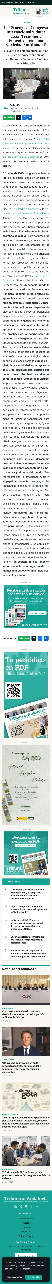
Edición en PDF (26, 1218)
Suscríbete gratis (26, 1256)
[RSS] (37, 1206)
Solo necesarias (14, 1277)
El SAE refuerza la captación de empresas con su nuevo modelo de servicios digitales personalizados (28, 953)
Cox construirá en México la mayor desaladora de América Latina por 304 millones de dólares (23, 1014)
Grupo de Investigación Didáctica (22, 157)
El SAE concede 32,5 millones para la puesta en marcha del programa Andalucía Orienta (26, 1175)
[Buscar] (49, 2)
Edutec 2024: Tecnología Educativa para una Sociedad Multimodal (26, 143)
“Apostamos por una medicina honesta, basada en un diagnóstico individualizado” (29, 909)
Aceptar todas (34, 1277)
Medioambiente (10, 1115)
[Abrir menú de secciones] (4, 11)
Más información (22, 1269)
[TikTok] (31, 1206)
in (30, 117)
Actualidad (8, 1060)
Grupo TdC (26, 1231)
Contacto (30, 2)
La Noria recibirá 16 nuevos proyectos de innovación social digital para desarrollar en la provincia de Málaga (27, 924)
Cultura (26, 22)
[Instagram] (26, 1206)
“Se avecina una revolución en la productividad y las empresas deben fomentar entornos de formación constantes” (27, 894)
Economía (7, 1008)
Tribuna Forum (26, 1236)
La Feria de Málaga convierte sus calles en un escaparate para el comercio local (27, 940)
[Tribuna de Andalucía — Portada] (21, 11)
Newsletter (19, 2)
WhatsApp (9, 117)
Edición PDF (7, 2)
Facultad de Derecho (25, 208)
